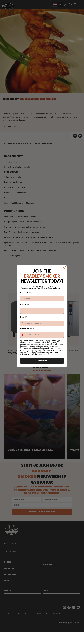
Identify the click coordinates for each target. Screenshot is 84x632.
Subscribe (42, 361)
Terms (53, 354)
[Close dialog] (65, 267)
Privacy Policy (43, 354)
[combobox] (24, 335)
